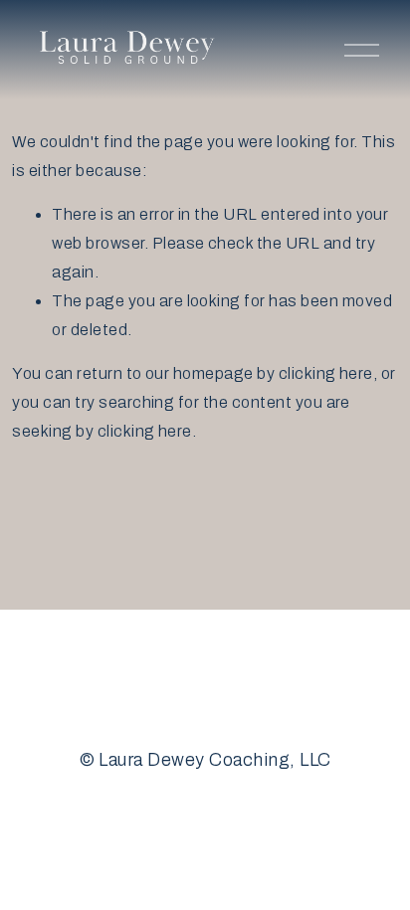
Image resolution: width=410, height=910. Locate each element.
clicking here (326, 373)
